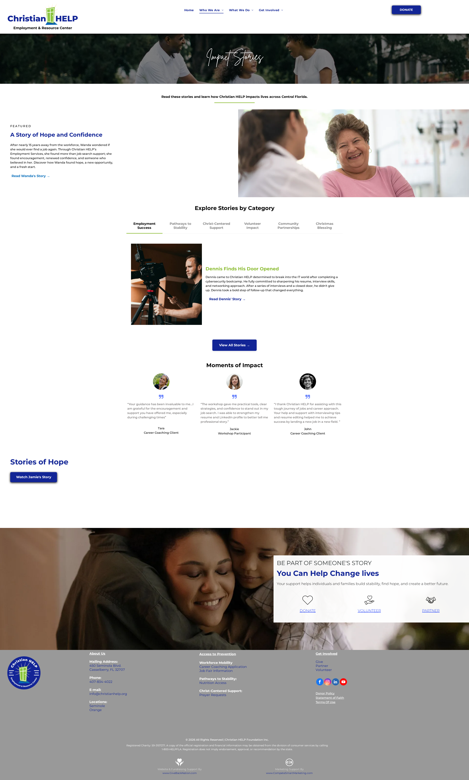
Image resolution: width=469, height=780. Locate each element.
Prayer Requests (212, 695)
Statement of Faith (330, 698)
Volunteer (324, 670)
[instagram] (327, 682)
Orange (95, 710)
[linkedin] (335, 682)
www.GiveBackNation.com (180, 773)
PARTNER (431, 610)
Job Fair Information (216, 671)
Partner (322, 666)
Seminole (97, 706)
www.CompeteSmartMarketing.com (289, 773)
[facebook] (319, 682)
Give (319, 662)
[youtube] (343, 682)
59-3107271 (158, 745)
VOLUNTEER (369, 610)
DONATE (308, 610)
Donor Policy (325, 693)
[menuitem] (189, 10)
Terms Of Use (325, 702)
